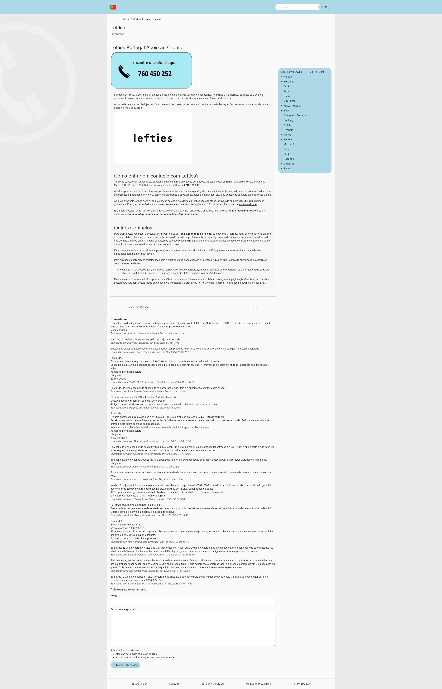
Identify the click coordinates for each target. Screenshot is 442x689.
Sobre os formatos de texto (125, 650)
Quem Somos (139, 684)
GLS (286, 86)
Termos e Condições (213, 684)
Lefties (157, 19)
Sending (289, 139)
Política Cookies (301, 684)
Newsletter (174, 684)
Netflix (287, 125)
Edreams (289, 81)
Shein (287, 110)
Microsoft (289, 144)
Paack (287, 168)
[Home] (114, 7)
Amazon (288, 76)
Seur (286, 149)
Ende (287, 96)
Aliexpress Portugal (295, 115)
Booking (288, 120)
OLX (286, 154)
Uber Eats (290, 100)
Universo (289, 163)
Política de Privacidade (258, 684)
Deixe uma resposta (122, 609)
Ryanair (288, 129)
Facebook (289, 158)
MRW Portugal (292, 105)
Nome (113, 595)
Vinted (287, 134)
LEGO (255, 307)
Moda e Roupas (141, 19)
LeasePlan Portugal (138, 307)
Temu (287, 91)
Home (126, 19)
